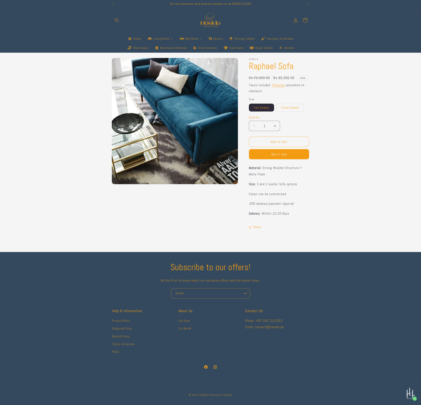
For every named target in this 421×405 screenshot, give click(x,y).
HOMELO (204, 394)
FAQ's (116, 352)
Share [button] (257, 227)
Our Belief (184, 329)
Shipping (278, 85)
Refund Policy (121, 336)
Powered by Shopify (220, 394)
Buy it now (279, 154)
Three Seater (290, 108)
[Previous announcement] (113, 4)
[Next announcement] (307, 4)
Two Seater (261, 108)
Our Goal (184, 321)
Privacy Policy (121, 321)
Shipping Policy (122, 329)
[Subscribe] (245, 293)
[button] (116, 20)
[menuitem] (134, 38)
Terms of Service (123, 344)
